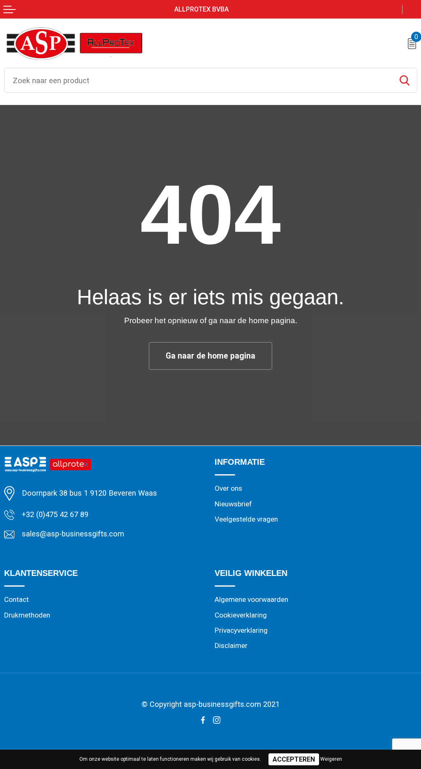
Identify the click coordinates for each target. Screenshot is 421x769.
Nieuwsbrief (233, 504)
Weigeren (331, 759)
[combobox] (198, 80)
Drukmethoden (27, 615)
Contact (16, 599)
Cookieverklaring (241, 615)
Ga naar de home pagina (210, 356)
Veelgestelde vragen (246, 519)
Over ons (228, 488)
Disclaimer (231, 645)
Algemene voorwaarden (251, 599)
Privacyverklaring (241, 630)
